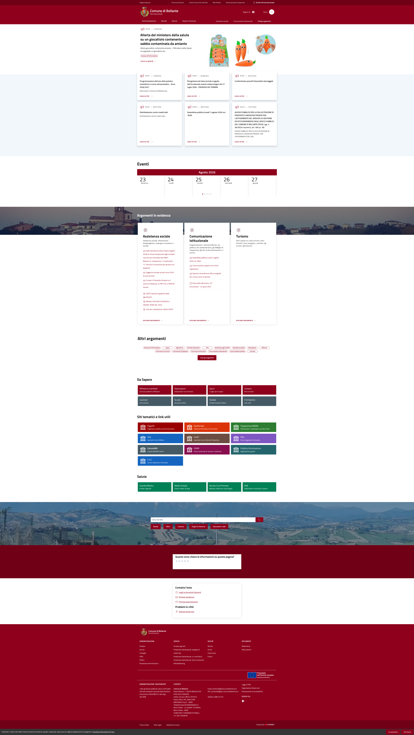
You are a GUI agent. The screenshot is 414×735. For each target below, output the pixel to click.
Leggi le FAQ (246, 684)
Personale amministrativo (149, 663)
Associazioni (180, 388)
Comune (181, 526)
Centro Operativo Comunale (157, 462)
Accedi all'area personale (265, 2)
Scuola (177, 399)
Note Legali (158, 725)
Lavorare (144, 399)
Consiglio (143, 653)
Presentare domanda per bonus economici (189, 660)
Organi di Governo (198, 526)
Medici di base (180, 485)
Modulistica (246, 646)
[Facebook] (252, 12)
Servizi (174, 21)
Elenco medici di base (182, 488)
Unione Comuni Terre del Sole (198, 2)
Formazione (249, 399)
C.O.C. (149, 459)
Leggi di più (144, 96)
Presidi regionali (145, 488)
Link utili (247, 403)
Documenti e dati (219, 526)
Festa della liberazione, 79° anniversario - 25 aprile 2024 (201, 285)
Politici (142, 660)
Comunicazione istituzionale (243, 21)
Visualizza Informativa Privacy (103, 731)
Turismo (248, 388)
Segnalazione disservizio (251, 688)
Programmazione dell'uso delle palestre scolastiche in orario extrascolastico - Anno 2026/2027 (157, 84)
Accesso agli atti (179, 646)
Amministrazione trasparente (153, 684)
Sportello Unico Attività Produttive (206, 440)
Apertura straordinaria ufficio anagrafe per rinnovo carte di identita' (205, 275)
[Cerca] (271, 12)
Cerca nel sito (157, 519)
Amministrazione (149, 21)
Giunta (142, 649)
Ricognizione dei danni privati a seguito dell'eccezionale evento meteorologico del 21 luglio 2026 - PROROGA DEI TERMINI (206, 84)
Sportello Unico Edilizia (155, 440)
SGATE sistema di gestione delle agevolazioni (156, 295)
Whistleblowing (179, 663)
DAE (246, 485)
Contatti (177, 684)
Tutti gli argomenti (207, 357)
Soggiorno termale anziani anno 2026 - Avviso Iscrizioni (159, 274)
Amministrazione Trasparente (235, 2)
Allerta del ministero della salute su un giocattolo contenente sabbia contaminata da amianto (164, 39)
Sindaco (142, 646)
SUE (149, 437)
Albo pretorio (246, 649)
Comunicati (212, 653)
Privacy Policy (144, 725)
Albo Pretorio (217, 2)
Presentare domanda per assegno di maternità (187, 651)
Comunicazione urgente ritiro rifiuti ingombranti (204, 267)
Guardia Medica (147, 485)
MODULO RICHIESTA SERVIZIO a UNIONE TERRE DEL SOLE (156, 303)
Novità (164, 21)
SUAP (196, 437)
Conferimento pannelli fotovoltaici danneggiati (254, 81)
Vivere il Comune (189, 21)
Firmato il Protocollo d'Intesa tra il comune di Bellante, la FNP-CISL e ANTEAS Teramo (159, 283)
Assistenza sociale (222, 21)
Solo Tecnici (407, 732)
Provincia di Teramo (178, 2)
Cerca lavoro (144, 403)
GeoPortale (199, 426)
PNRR (196, 448)
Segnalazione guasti (247, 451)
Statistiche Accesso (173, 725)
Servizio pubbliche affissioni (150, 391)
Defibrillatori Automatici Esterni (256, 488)
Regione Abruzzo (145, 2)
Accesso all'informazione (149, 55)
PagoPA (150, 426)
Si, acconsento (393, 732)
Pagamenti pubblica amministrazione (160, 429)
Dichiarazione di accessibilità (252, 691)
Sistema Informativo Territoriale (205, 429)
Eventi (210, 656)
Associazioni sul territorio (183, 391)
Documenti (246, 641)
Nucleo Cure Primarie (219, 485)
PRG (242, 437)
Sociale (212, 399)
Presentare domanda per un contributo (188, 656)
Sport (211, 388)
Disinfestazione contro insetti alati (154, 112)
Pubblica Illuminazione (250, 448)
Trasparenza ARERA (249, 426)
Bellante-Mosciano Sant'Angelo (220, 488)
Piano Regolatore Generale (250, 440)
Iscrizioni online (180, 403)
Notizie (210, 646)
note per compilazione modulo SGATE (159, 309)
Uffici (168, 526)
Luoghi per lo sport (216, 391)
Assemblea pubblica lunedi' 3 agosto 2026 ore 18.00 (204, 259)
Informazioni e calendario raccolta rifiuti (255, 429)
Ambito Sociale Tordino (217, 403)
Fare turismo (249, 391)
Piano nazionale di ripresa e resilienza (207, 451)
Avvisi (210, 649)
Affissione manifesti (149, 388)
